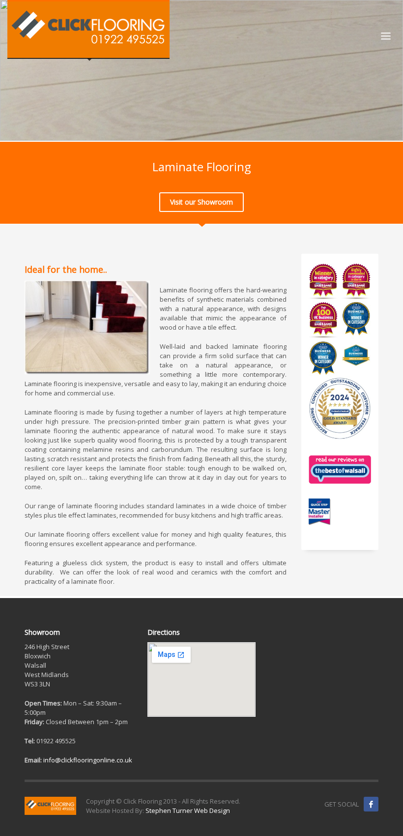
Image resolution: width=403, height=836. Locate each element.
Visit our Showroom (201, 202)
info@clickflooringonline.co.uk (87, 760)
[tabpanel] (201, 70)
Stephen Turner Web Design (187, 810)
